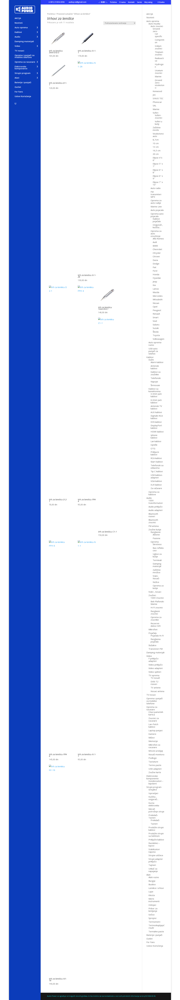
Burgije (151, 880)
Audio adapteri (155, 510)
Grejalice (152, 789)
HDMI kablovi (157, 431)
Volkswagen (158, 338)
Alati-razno (153, 877)
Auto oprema (21, 28)
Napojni (154, 381)
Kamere (152, 734)
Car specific (158, 35)
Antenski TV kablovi (156, 407)
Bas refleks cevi (158, 549)
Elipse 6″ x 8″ (158, 171)
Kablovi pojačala (157, 220)
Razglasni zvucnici (155, 612)
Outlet (18, 87)
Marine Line (156, 206)
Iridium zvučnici (158, 47)
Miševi (151, 737)
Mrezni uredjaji (155, 750)
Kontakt (131, 2)
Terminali (157, 560)
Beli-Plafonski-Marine (157, 602)
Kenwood (157, 91)
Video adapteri (155, 668)
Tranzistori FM (155, 648)
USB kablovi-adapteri (157, 476)
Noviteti (19, 23)
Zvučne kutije (154, 529)
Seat (155, 320)
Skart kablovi (157, 461)
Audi (155, 242)
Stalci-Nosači (156, 577)
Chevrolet (157, 249)
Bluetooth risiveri (153, 515)
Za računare (156, 488)
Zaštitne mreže (157, 128)
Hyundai (157, 277)
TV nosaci (19, 51)
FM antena (153, 526)
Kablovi (18, 32)
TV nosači (155, 677)
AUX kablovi (156, 412)
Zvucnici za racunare (153, 719)
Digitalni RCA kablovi (157, 417)
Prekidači (155, 820)
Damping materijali (24, 41)
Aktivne (156, 534)
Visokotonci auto (158, 135)
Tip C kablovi (157, 471)
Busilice (152, 884)
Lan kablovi (156, 441)
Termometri (154, 921)
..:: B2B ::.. (103, 2)
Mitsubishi (157, 299)
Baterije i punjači (23, 82)
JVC (154, 94)
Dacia (155, 260)
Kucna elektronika (153, 804)
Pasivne (156, 538)
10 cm (156, 143)
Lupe (150, 891)
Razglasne (156, 532)
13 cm (156, 146)
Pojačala (152, 633)
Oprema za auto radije (156, 201)
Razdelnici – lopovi (154, 844)
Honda (156, 274)
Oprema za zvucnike (156, 618)
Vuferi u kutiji (158, 122)
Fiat (154, 267)
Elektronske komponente (21, 68)
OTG (153, 448)
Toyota (156, 335)
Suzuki (156, 328)
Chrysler (157, 252)
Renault (156, 313)
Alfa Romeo (158, 238)
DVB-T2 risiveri (154, 682)
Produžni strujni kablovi (156, 828)
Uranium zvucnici (159, 71)
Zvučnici (152, 595)
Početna (113, 2)
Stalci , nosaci (154, 591)
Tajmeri (152, 865)
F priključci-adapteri (153, 659)
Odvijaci (152, 904)
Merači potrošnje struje (156, 810)
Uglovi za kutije (157, 555)
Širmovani (155, 385)
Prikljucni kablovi (155, 453)
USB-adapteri (155, 768)
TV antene (156, 687)
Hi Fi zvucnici (157, 607)
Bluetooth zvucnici (153, 521)
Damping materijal (157, 565)
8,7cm (156, 139)
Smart (155, 317)
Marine (158, 76)
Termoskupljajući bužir (156, 926)
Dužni (151, 359)
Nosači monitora (156, 754)
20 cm (156, 154)
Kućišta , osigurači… (153, 798)
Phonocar (157, 102)
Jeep (155, 281)
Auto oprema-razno (155, 343)
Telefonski (156, 378)
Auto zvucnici (157, 26)
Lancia (156, 288)
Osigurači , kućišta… (158, 226)
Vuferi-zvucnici (158, 116)
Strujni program (23, 73)
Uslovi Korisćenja (23, 96)
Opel (155, 306)
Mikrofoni (152, 629)
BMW (155, 245)
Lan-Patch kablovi (153, 725)
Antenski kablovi (155, 367)
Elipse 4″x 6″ (157, 159)
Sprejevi (152, 918)
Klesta (151, 895)
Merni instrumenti (153, 900)
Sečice (151, 914)
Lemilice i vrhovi (156, 888)
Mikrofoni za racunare (154, 746)
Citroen (156, 256)
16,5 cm (156, 150)
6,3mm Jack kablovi (156, 401)
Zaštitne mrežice (157, 571)
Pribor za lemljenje (152, 909)
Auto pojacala (157, 210)
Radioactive (159, 59)
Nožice (156, 582)
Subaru (156, 324)
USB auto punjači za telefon (153, 351)
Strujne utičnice (155, 855)
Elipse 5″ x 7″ (158, 165)
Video (17, 46)
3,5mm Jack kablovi (156, 395)
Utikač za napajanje (153, 870)
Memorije (153, 741)
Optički (154, 444)
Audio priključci (155, 506)
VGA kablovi (156, 481)
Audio (17, 37)
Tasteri (154, 823)
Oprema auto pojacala (157, 215)
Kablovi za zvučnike (155, 373)
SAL (154, 105)
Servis (139, 2)
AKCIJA (18, 18)
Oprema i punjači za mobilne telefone (24, 56)
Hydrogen (159, 65)
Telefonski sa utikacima (157, 466)
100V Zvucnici (157, 597)
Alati (17, 78)
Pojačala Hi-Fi (157, 635)
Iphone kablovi (154, 436)
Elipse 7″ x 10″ (158, 183)
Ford (155, 270)
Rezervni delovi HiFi (156, 624)
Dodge (156, 263)
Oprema (155, 541)
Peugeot (157, 310)
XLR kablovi (156, 484)
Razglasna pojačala (155, 640)
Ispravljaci (153, 793)
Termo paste (154, 765)
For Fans (19, 92)
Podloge (152, 758)
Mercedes (158, 295)
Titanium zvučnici (159, 53)
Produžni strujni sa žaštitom (156, 834)
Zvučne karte (154, 772)
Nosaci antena (157, 691)
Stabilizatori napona (154, 850)
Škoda (155, 331)
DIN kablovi (156, 421)
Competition (159, 41)
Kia (154, 285)
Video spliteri (154, 671)
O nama (122, 2)
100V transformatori (155, 501)
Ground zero (156, 30)
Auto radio (156, 188)
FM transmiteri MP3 (156, 194)
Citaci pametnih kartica (155, 713)
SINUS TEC (158, 98)
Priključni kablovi (156, 839)
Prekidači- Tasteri (153, 816)
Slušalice (152, 645)
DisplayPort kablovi (156, 426)
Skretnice (157, 544)
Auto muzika (154, 23)
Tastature (153, 761)
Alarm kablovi (157, 362)
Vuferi (155, 112)
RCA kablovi (156, 458)
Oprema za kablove (153, 493)
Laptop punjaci (155, 730)
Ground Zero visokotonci (159, 84)
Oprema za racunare (25, 62)
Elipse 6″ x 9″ (158, 177)
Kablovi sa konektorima (154, 390)
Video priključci (155, 664)
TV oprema (153, 675)
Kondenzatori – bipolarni (155, 782)
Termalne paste (156, 931)
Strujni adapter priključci (155, 860)
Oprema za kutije (158, 586)
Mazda (156, 292)
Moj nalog (148, 2)
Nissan (156, 303)
